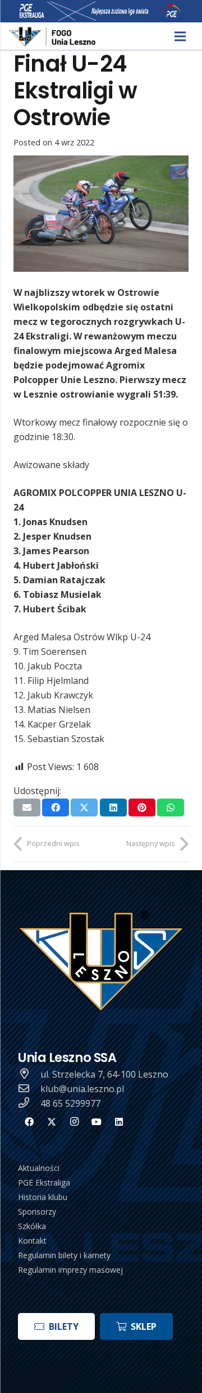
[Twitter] (51, 1122)
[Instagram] (74, 1122)
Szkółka (32, 1226)
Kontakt (32, 1240)
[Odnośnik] (53, 36)
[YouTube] (96, 1122)
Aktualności (38, 1168)
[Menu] (180, 36)
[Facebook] (29, 1122)
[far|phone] (29, 1103)
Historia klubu (42, 1197)
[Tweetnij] (84, 807)
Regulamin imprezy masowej (70, 1269)
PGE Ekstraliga (44, 1182)
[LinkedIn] (119, 1122)
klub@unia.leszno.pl (82, 1089)
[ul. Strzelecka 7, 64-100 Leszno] (29, 1074)
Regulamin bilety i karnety (64, 1255)
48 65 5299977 (70, 1103)
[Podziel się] (55, 807)
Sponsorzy (37, 1211)
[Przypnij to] (141, 807)
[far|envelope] (29, 1089)
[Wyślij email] (26, 807)
